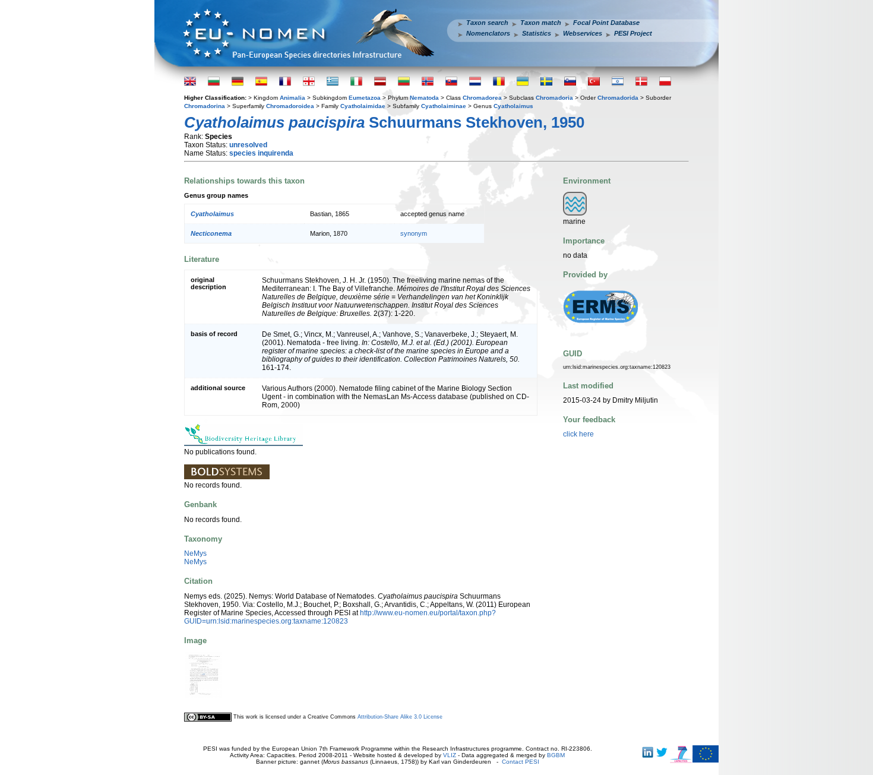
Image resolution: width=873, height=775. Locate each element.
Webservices (582, 33)
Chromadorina (204, 106)
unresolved (248, 145)
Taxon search (487, 22)
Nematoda (424, 97)
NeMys (195, 553)
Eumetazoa (365, 97)
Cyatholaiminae (443, 106)
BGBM (556, 755)
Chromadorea (482, 97)
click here (578, 434)
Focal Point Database (606, 22)
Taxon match (540, 22)
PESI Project (633, 33)
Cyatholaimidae (362, 106)
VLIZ (449, 755)
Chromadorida (617, 97)
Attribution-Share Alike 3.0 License (400, 717)
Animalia (292, 97)
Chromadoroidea (290, 106)
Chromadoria (554, 97)
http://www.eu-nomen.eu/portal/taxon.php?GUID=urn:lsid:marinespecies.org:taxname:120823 (340, 617)
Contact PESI (520, 761)
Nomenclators (488, 33)
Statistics (536, 33)
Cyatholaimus (513, 106)
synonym (413, 233)
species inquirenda (261, 153)
